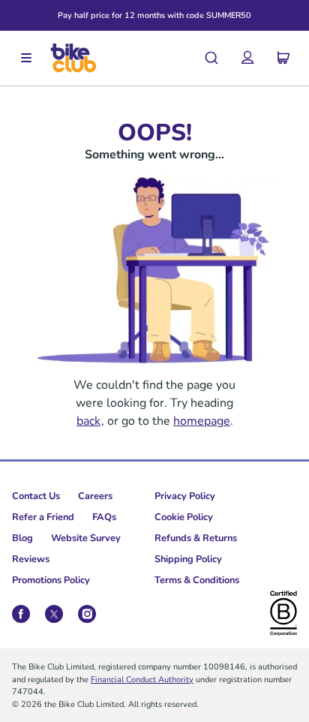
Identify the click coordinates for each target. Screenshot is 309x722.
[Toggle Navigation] (26, 58)
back (88, 420)
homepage (201, 420)
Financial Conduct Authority (142, 678)
